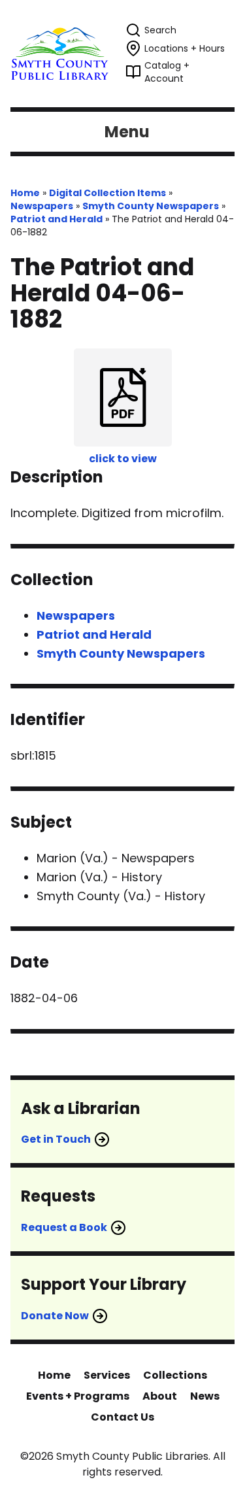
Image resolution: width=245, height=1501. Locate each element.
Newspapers (41, 205)
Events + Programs (77, 1396)
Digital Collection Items (107, 192)
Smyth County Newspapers (150, 205)
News (205, 1396)
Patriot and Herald (56, 219)
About (159, 1396)
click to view (123, 458)
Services (107, 1375)
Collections (175, 1375)
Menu (127, 132)
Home (25, 192)
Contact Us (122, 1417)
